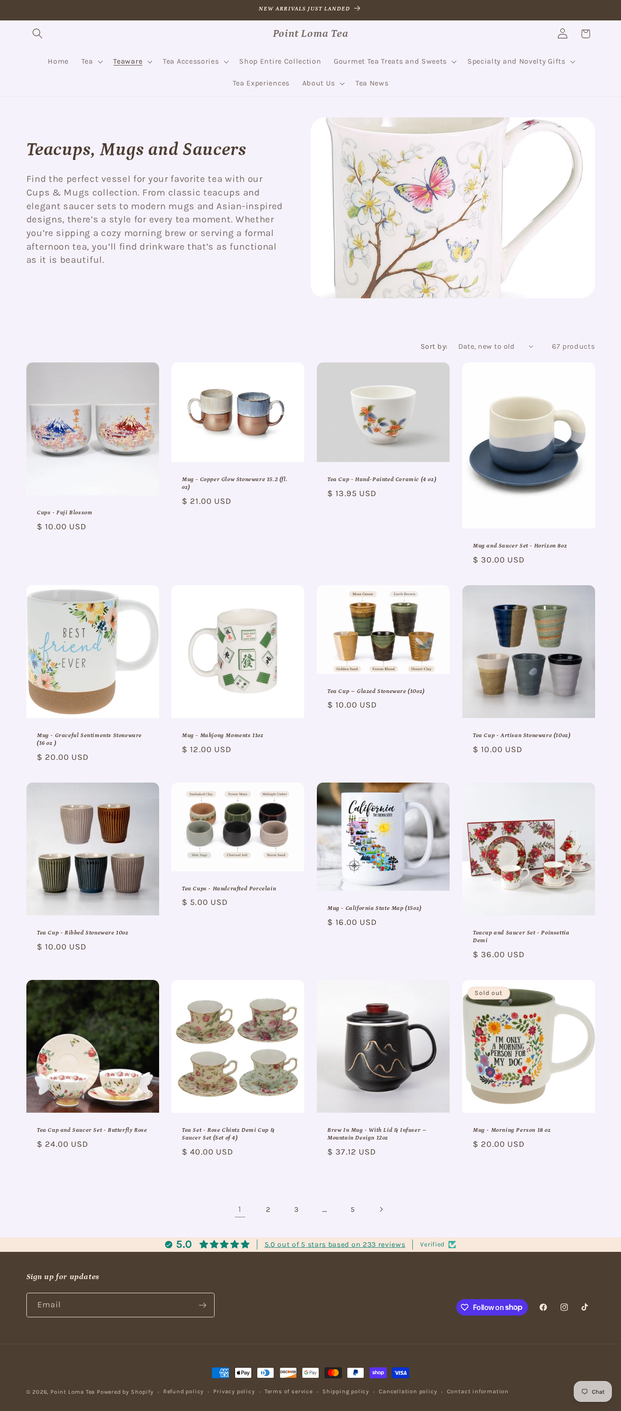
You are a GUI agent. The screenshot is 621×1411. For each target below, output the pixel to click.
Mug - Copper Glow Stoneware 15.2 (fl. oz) (234, 483)
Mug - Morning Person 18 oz (512, 1130)
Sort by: (434, 346)
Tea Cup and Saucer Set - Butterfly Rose (92, 1130)
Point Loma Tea (72, 1391)
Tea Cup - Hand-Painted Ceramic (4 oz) (381, 479)
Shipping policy (345, 1391)
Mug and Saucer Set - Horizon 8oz (520, 545)
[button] (38, 33)
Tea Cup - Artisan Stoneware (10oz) (521, 735)
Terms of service (289, 1391)
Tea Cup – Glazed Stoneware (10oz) (376, 691)
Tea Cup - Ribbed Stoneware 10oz (83, 932)
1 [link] (239, 1209)
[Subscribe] (202, 1305)
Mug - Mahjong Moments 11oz (223, 735)
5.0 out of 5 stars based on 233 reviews (335, 1244)
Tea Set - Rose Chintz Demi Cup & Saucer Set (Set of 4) (228, 1134)
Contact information (478, 1391)
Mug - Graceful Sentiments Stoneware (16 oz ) (89, 739)
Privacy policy (234, 1391)
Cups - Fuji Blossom (64, 512)
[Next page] (381, 1209)
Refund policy (183, 1391)
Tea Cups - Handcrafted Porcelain (229, 888)
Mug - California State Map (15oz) (374, 908)
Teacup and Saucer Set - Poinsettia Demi (521, 936)
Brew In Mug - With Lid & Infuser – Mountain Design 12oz (376, 1134)
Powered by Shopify (125, 1391)
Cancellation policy (408, 1391)
